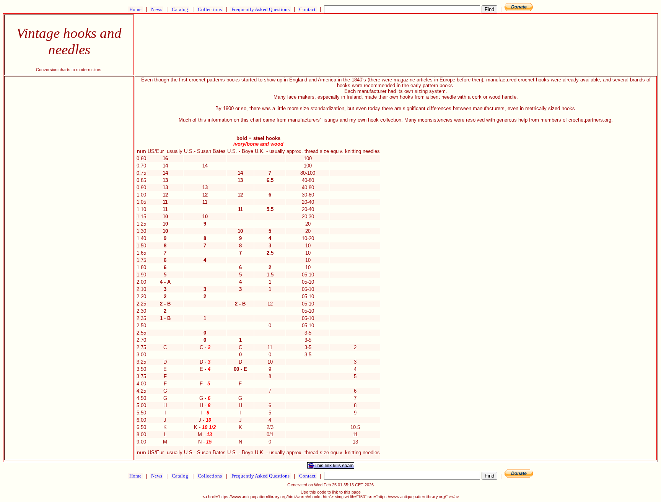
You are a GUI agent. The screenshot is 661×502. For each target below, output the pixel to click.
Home (135, 9)
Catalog (180, 9)
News (156, 9)
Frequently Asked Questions (260, 9)
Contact (307, 9)
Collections (210, 9)
